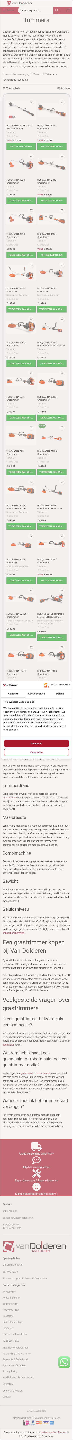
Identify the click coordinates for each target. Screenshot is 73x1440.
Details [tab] (60, 693)
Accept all (36, 743)
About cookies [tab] (36, 693)
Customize (36, 752)
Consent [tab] (13, 693)
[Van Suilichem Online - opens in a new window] (57, 685)
